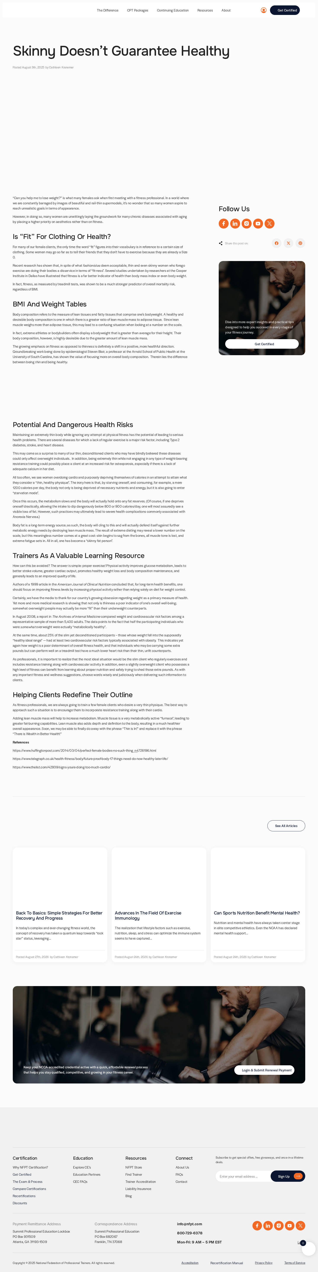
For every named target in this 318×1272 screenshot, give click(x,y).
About (226, 10)
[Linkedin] (235, 224)
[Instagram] (247, 224)
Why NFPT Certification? (30, 1167)
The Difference (108, 10)
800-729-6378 (189, 1232)
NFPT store (133, 1167)
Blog (128, 1195)
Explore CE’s (82, 1167)
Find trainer (133, 1174)
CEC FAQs (80, 1181)
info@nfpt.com (189, 1223)
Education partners (87, 1174)
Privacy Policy (264, 1263)
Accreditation (190, 1263)
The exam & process (28, 1181)
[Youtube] (258, 224)
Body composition (26, 314)
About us (182, 1167)
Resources (205, 10)
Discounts (20, 1203)
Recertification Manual (226, 1263)
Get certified (22, 1174)
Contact (181, 1181)
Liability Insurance (138, 1188)
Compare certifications (29, 1188)
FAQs (179, 1174)
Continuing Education (173, 10)
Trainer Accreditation (140, 1181)
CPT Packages (137, 10)
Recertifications (24, 1195)
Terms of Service (294, 1263)
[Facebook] (224, 224)
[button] (276, 243)
